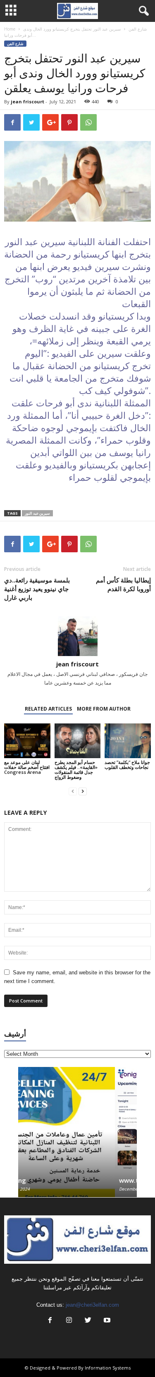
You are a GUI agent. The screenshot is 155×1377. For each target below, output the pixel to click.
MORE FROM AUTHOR (104, 708)
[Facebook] (50, 1321)
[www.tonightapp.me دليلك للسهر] (78, 1118)
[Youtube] (106, 1321)
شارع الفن (138, 29)
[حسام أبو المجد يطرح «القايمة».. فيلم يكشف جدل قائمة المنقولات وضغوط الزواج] (78, 740)
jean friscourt (27, 101)
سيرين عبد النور (37, 513)
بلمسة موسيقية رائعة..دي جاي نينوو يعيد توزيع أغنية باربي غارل (37, 588)
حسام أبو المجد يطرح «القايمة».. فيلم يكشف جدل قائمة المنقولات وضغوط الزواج (76, 769)
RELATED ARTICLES (48, 708)
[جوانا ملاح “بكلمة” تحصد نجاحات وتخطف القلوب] (128, 740)
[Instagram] (69, 1321)
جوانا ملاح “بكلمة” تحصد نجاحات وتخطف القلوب (127, 764)
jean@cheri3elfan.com (92, 1305)
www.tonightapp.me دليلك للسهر (70, 1180)
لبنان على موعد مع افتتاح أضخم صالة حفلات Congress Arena (27, 767)
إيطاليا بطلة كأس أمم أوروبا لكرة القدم (123, 584)
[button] (142, 11)
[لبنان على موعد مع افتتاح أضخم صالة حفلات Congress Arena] (27, 740)
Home (9, 29)
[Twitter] (88, 1321)
